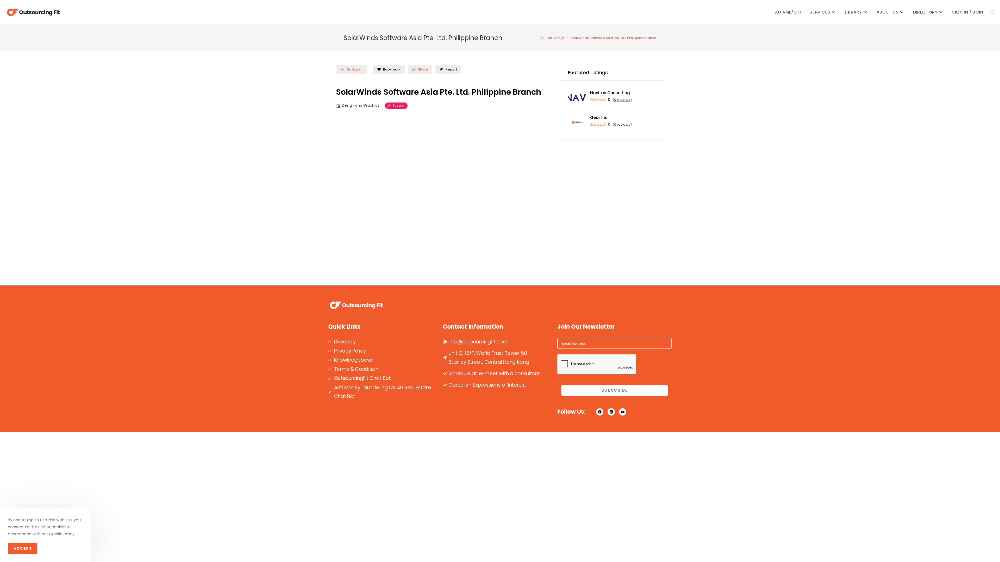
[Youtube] (622, 412)
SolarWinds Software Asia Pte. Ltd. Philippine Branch (613, 37)
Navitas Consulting (610, 93)
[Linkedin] (611, 412)
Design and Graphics (360, 105)
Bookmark (392, 69)
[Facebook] (599, 412)
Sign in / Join (967, 12)
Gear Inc (598, 117)
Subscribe (615, 390)
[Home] (541, 37)
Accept (22, 548)
